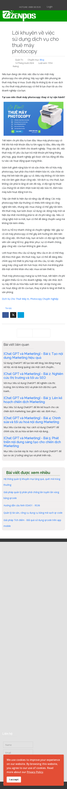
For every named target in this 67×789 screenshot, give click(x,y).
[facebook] (25, 2)
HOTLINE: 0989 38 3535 (30, 7)
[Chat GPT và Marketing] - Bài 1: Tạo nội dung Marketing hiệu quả (33, 356)
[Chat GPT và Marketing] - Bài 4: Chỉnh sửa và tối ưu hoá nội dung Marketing (32, 420)
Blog (42, 59)
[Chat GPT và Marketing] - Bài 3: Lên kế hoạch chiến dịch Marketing (33, 400)
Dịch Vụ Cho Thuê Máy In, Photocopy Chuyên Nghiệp (30, 298)
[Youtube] (38, 2)
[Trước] (24, 333)
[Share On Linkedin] (21, 315)
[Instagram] (33, 2)
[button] (47, 6)
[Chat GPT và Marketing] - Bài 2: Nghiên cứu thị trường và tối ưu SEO (33, 376)
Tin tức (8, 308)
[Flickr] (42, 2)
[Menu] (52, 16)
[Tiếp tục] (41, 333)
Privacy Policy (35, 772)
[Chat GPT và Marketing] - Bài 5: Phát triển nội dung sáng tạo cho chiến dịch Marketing (32, 442)
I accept (14, 779)
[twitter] (29, 2)
